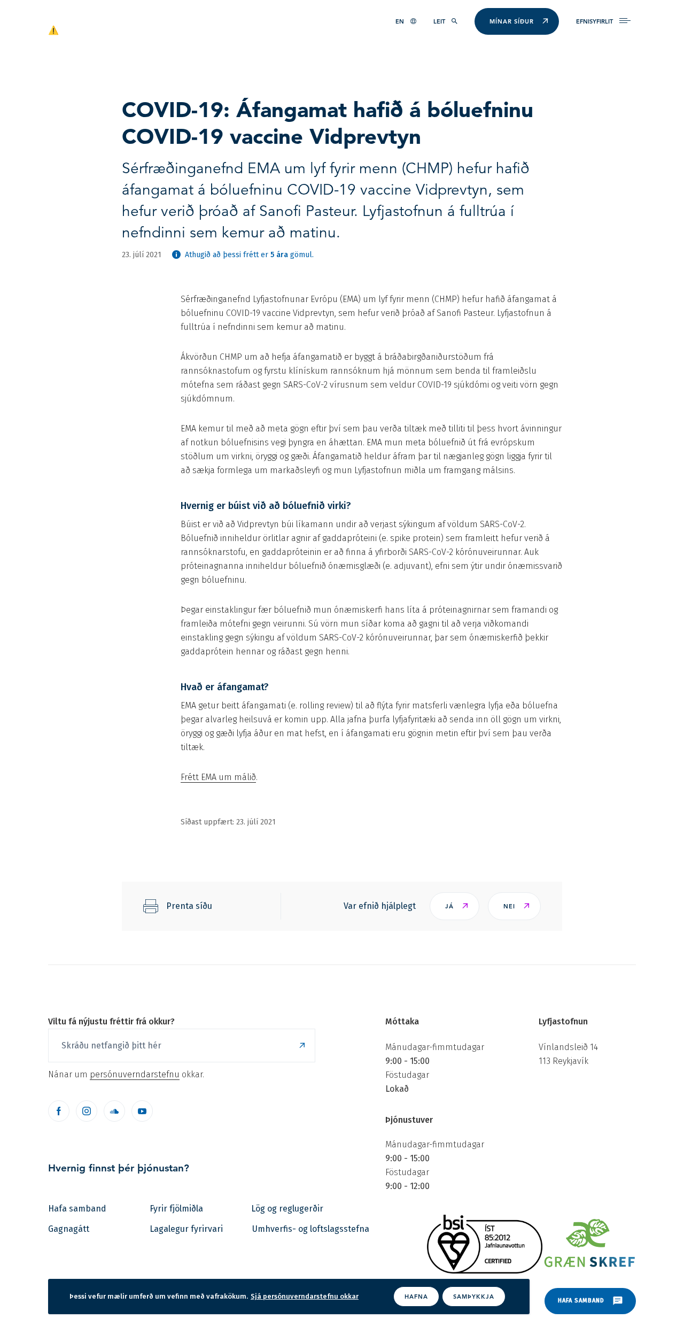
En (399, 21)
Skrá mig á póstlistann (302, 1045)
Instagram (86, 1111)
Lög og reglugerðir (287, 1208)
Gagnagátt (68, 1229)
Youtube (142, 1111)
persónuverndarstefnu (135, 1074)
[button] (454, 906)
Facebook (58, 1111)
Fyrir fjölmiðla (176, 1208)
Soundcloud (114, 1111)
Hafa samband (77, 1208)
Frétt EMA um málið (218, 777)
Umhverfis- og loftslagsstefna (310, 1229)
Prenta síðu (189, 906)
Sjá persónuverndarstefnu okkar (305, 1296)
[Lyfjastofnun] (99, 29)
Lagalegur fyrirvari (186, 1229)
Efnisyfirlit (594, 21)
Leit (439, 21)
